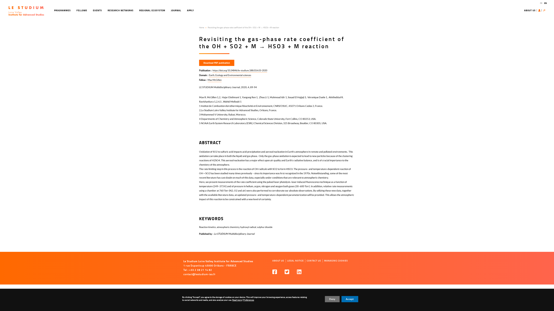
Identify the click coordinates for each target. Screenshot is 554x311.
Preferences (248, 300)
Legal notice (295, 260)
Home (201, 27)
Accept (350, 299)
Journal (176, 10)
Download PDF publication (216, 62)
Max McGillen (215, 80)
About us (530, 10)
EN (545, 3)
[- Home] (26, 11)
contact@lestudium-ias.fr (199, 274)
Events (97, 10)
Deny (332, 299)
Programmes (62, 10)
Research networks (120, 10)
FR (541, 3)
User (540, 10)
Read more (237, 300)
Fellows (81, 10)
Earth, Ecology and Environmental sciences (230, 75)
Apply (190, 10)
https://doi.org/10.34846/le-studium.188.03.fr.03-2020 (240, 70)
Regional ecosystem (152, 10)
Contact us (314, 260)
